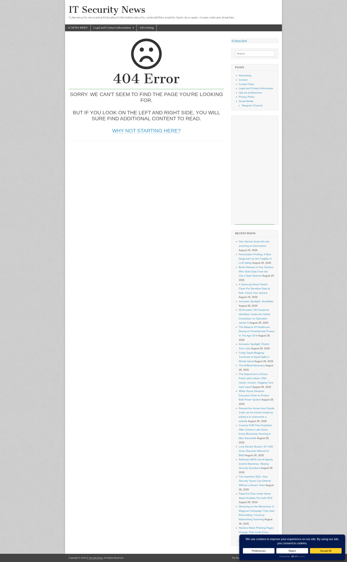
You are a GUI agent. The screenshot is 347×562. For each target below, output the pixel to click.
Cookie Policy (246, 84)
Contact (243, 79)
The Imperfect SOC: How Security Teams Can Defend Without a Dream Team (255, 481)
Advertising (147, 27)
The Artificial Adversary (252, 365)
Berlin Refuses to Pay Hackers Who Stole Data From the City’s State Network (256, 271)
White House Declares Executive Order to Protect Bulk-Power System (254, 395)
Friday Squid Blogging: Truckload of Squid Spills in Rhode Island (254, 357)
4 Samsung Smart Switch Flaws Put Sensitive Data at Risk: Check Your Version (254, 288)
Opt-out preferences (250, 92)
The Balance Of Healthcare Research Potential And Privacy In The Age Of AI (257, 331)
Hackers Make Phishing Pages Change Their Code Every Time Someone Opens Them (256, 532)
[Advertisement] (146, 171)
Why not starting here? (146, 130)
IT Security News (107, 9)
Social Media (246, 101)
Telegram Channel (251, 105)
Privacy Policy (246, 96)
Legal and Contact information (112, 27)
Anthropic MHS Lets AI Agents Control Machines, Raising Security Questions (256, 463)
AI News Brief (239, 40)
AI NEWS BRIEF (78, 27)
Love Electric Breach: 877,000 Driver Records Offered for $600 (256, 451)
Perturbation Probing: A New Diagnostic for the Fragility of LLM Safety (255, 258)
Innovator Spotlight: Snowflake (256, 301)
